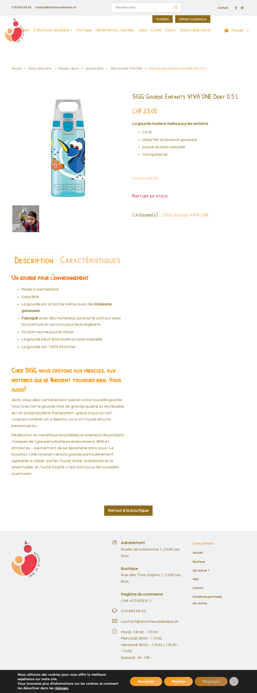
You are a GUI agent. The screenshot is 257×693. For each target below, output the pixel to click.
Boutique (199, 561)
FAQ (195, 579)
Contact (223, 8)
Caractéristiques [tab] (90, 259)
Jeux (142, 30)
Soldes (162, 19)
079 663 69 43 (21, 7)
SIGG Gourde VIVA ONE (126, 68)
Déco (171, 30)
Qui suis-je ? (201, 570)
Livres (156, 30)
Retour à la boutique (128, 510)
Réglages (211, 681)
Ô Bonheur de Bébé (51, 30)
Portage (84, 30)
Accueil (22, 30)
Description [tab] (34, 259)
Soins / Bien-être (195, 30)
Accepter (146, 681)
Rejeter (178, 681)
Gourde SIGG (95, 68)
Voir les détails (145, 178)
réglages (61, 688)
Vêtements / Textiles (115, 30)
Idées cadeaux (193, 19)
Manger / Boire (68, 68)
